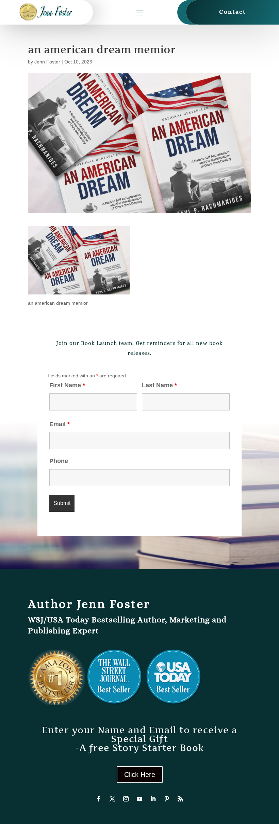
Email (59, 424)
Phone (58, 461)
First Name (67, 385)
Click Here (139, 774)
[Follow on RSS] (180, 798)
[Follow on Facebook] (98, 798)
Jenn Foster (47, 61)
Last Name (159, 385)
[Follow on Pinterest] (166, 798)
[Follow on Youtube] (139, 798)
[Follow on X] (112, 798)
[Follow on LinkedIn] (153, 798)
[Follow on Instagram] (125, 798)
